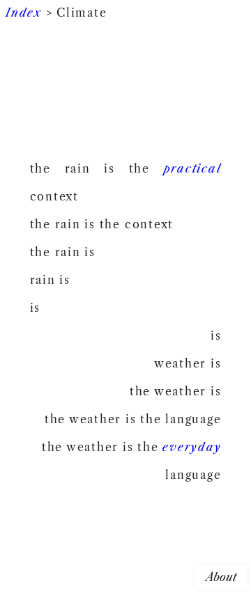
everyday (191, 447)
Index (24, 12)
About (221, 577)
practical (193, 168)
